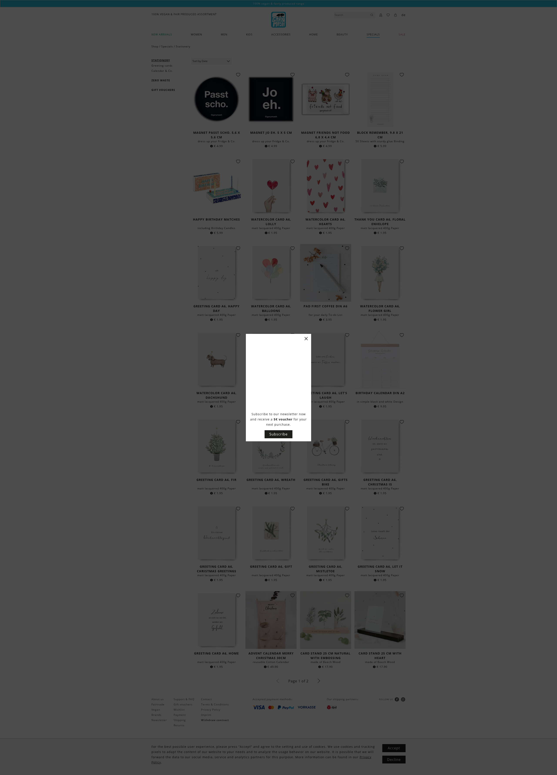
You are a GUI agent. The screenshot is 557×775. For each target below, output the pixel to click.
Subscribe (278, 434)
